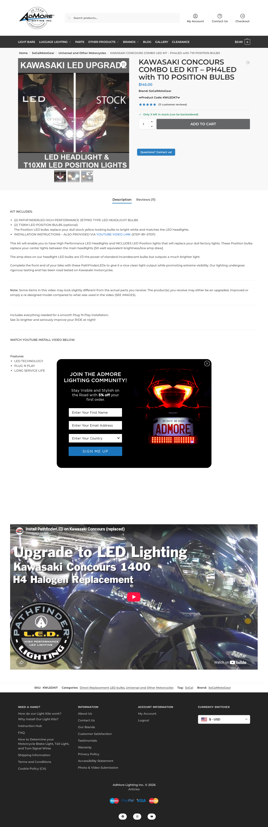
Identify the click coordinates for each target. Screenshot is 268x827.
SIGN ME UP (95, 451)
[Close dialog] (207, 363)
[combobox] (94, 438)
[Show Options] (118, 438)
